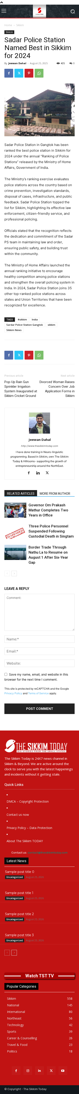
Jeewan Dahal (17, 63)
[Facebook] (8, 73)
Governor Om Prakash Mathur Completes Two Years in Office (48, 510)
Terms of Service (38, 693)
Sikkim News (14, 330)
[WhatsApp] (39, 73)
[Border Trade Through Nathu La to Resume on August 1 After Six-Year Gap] (15, 552)
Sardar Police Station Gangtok (24, 324)
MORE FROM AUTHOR (55, 493)
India (35, 319)
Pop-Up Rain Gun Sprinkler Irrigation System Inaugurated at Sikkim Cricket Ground (20, 389)
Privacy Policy (13, 693)
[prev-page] (7, 573)
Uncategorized (14, 877)
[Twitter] (18, 73)
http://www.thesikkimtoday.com (39, 445)
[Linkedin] (39, 473)
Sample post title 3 (19, 935)
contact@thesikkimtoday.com (48, 852)
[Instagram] (27, 1070)
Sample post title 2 (19, 914)
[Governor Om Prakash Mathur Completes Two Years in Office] (15, 510)
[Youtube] (63, 1070)
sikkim (51, 324)
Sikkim (20, 25)
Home (8, 25)
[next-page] (14, 573)
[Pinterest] (29, 73)
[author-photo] (39, 433)
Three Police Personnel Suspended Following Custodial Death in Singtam (51, 531)
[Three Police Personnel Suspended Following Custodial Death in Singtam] (15, 531)
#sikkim (22, 319)
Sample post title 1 (19, 893)
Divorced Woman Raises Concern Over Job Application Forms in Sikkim (57, 389)
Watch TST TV (39, 975)
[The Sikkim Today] (39, 745)
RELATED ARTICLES (20, 493)
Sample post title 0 (19, 872)
